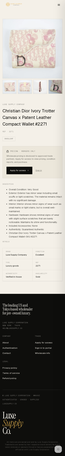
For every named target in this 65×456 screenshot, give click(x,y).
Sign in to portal (43, 348)
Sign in (38, 170)
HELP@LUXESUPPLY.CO (12, 328)
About (6, 342)
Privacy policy (10, 368)
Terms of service (11, 373)
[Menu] (58, 5)
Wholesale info (42, 353)
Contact (7, 353)
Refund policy (10, 378)
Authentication (10, 348)
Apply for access (18, 170)
